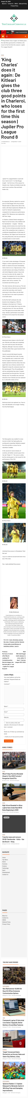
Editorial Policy (23, 3)
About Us (4, 3)
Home (4, 857)
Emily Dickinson (6, 141)
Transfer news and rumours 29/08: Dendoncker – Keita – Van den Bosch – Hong (13, 839)
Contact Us (10, 3)
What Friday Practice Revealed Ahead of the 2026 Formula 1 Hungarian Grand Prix (12, 776)
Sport (2, 55)
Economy (4, 864)
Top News (5, 859)
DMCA (16, 3)
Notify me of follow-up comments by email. (14, 733)
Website (6, 717)
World (4, 862)
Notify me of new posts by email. (14, 737)
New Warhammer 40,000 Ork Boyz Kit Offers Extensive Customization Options (12, 991)
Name (6, 706)
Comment (7, 684)
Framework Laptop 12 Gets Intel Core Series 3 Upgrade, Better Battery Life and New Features (13, 1022)
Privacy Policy (14, 5)
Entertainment (6, 872)
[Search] (25, 36)
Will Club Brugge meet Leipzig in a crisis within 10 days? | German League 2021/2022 (20, 657)
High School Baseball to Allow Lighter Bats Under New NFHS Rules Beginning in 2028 (12, 807)
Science (4, 866)
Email (6, 712)
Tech (4, 1017)
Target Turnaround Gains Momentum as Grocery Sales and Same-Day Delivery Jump (14, 1054)
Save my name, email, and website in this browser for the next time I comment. (13, 725)
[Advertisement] (14, 163)
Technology (5, 868)
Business (5, 1049)
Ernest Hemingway (15, 780)
